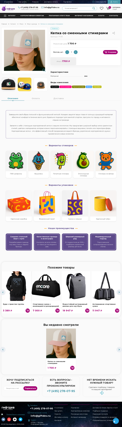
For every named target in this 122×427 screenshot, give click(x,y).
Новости (35, 2)
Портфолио (67, 2)
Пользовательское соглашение (104, 420)
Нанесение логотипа (100, 414)
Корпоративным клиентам (80, 411)
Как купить (22, 2)
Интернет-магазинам (78, 417)
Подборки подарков (100, 411)
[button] (76, 52)
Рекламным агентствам (79, 414)
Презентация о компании (15, 414)
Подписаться (30, 388)
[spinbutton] (71, 52)
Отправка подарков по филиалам (105, 417)
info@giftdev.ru (41, 415)
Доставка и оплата (51, 2)
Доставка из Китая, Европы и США (105, 408)
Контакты (58, 420)
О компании (8, 2)
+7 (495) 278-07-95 (61, 391)
